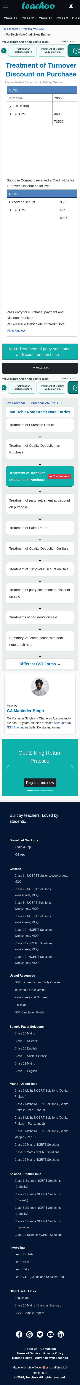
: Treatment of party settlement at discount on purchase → (40, 352)
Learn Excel (22, 1261)
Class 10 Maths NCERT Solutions (37, 1144)
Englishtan (22, 1298)
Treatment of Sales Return (28, 528)
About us (30, 1348)
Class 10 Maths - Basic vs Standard (38, 1305)
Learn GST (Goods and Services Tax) (39, 1276)
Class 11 (28, 18)
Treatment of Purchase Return (31, 425)
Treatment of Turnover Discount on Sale (38, 569)
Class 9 (62, 18)
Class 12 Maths (25, 1063)
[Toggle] (6, 6)
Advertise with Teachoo (51, 1357)
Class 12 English (26, 1071)
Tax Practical (10, 28)
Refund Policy (22, 1357)
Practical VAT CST (33, 28)
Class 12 (10, 18)
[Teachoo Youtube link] (51, 1334)
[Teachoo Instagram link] (30, 1334)
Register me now (40, 783)
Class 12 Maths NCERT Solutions (37, 1159)
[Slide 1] (30, 790)
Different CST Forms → (40, 664)
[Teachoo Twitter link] (40, 1334)
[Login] (70, 5)
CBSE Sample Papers (29, 1313)
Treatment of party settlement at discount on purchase (39, 504)
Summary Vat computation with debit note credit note (36, 641)
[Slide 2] (36, 790)
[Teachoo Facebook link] (19, 1334)
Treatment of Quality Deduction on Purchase (34, 449)
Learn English (24, 1254)
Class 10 (45, 18)
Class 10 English (26, 1048)
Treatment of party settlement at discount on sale (39, 593)
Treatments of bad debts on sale (33, 617)
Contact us (48, 1348)
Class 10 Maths (25, 1033)
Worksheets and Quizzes (31, 997)
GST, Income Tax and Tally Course (37, 982)
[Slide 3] (43, 790)
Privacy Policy (53, 1353)
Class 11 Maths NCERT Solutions (37, 1152)
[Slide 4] (50, 790)
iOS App (20, 854)
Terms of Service (28, 1353)
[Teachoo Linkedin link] (60, 1334)
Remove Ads (40, 368)
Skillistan (21, 1004)
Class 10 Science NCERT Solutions (38, 1234)
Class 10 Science (26, 1041)
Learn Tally (22, 1269)
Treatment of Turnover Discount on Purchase (39, 476)
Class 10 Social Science (31, 1056)
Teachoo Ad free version (30, 989)
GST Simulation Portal (29, 1012)
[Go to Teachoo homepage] (38, 6)
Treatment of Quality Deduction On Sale (38, 548)
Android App (23, 847)
